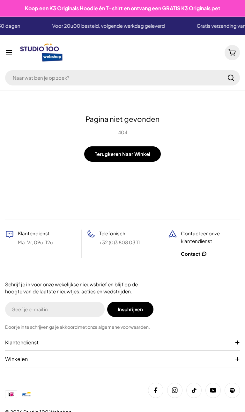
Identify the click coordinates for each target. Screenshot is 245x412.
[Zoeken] (231, 78)
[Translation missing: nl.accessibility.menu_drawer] (9, 52)
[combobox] (122, 77)
